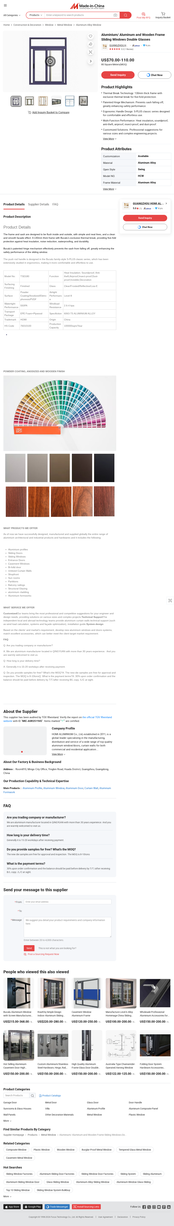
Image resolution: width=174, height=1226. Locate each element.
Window (49, 24)
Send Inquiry (118, 74)
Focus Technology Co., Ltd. (63, 1217)
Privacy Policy (139, 1217)
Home (6, 24)
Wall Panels (9, 1114)
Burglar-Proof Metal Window (97, 1149)
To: (20, 911)
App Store (12, 1206)
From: (19, 902)
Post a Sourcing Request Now (41, 954)
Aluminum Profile (32, 788)
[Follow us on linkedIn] (169, 1206)
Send (29, 948)
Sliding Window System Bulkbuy (53, 1190)
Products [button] (34, 15)
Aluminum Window (53, 788)
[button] (5, 5)
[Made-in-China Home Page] (87, 6)
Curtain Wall (91, 788)
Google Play (33, 1206)
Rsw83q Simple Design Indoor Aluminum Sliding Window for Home (50, 1015)
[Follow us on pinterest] (164, 1206)
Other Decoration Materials (59, 1114)
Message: (17, 919)
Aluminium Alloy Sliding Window (92, 1182)
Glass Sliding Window (58, 1182)
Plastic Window (137, 1114)
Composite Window (16, 1149)
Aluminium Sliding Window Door (22, 1182)
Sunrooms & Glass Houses (17, 1108)
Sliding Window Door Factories (97, 1173)
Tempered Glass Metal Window (135, 1149)
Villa (47, 1108)
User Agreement (105, 1217)
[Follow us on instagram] (154, 1206)
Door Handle (135, 1102)
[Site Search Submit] (126, 15)
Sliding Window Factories (19, 1173)
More (6, 1120)
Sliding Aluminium (152, 1173)
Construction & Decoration (27, 24)
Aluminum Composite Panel (143, 1108)
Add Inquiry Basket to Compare (50, 112)
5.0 (137, 208)
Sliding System (128, 1173)
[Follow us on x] (149, 1206)
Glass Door (93, 1102)
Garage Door (10, 1102)
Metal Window (64, 24)
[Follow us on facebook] (144, 1206)
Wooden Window (66, 1149)
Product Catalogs (51, 1095)
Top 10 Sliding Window (18, 1190)
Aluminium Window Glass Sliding (134, 1182)
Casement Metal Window (19, 1157)
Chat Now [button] (157, 75)
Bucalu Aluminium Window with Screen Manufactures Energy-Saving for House (17, 1015)
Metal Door (51, 1102)
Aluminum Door (74, 788)
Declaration (122, 1217)
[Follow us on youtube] (159, 1206)
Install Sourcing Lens (88, 1206)
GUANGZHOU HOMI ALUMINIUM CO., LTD (119, 45)
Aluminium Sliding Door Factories (57, 1173)
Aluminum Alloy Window (88, 24)
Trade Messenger (57, 1206)
